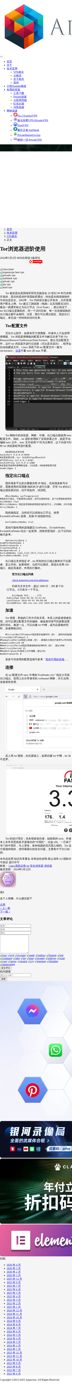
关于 (9, 65)
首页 (9, 61)
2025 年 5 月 (14, 1292)
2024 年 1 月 (14, 1349)
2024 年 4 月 (14, 1338)
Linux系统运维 (17, 865)
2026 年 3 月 (14, 1268)
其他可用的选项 (55, 659)
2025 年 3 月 (14, 1300)
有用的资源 (13, 89)
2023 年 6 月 (14, 1373)
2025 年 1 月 (14, 1307)
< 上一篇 (5, 908)
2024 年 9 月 (14, 1321)
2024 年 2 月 (14, 1345)
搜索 (3, 979)
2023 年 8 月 (14, 1366)
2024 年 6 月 (14, 1331)
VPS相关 (18, 72)
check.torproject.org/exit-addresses (30, 580)
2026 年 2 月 (14, 1271)
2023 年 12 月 (14, 1352)
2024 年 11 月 (14, 1314)
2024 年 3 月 (14, 1342)
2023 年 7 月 (14, 1370)
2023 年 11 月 (14, 1356)
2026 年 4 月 (14, 1264)
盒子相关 (18, 79)
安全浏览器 (36, 865)
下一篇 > (5, 911)
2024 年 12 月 (14, 1310)
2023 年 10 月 (14, 1359)
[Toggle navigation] (1, 56)
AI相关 (17, 75)
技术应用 (12, 68)
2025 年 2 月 (14, 1303)
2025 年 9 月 (14, 1282)
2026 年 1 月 (14, 1275)
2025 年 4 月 (14, 1296)
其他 (16, 82)
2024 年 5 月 (14, 1335)
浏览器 (48, 865)
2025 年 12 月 (14, 1278)
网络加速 (12, 110)
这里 (18, 350)
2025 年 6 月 (14, 1289)
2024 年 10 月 (14, 1317)
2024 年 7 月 (14, 1328)
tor (27, 865)
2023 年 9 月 (14, 1363)
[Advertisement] (36, 189)
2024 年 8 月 (14, 1324)
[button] (2, 904)
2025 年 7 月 (14, 1285)
